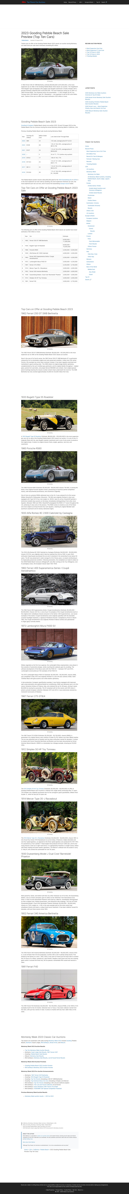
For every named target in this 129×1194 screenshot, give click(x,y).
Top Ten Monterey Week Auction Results (37, 1050)
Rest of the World (92, 267)
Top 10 (98, 2)
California (25, 1123)
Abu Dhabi (92, 272)
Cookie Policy (67, 1190)
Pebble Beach (25, 40)
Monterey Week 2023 (54, 1040)
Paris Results (93, 244)
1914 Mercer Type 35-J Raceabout (34, 838)
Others (89, 264)
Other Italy (91, 256)
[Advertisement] (64, 16)
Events (91, 228)
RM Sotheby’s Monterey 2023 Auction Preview (39, 1067)
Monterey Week (40, 1124)
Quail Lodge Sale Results (38, 1052)
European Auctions (92, 218)
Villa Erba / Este (92, 254)
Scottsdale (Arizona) (94, 205)
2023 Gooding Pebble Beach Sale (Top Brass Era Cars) (36, 1126)
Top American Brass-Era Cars (40, 1081)
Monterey (30, 1123)
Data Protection (50, 1190)
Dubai (91, 274)
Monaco (89, 259)
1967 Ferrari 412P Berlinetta (39, 1075)
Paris (89, 238)
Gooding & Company (27, 125)
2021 (23, 150)
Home (65, 2)
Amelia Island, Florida (94, 185)
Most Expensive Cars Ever (94, 48)
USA (80, 2)
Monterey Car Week (94, 174)
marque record (64, 183)
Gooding (68, 1040)
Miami (89, 198)
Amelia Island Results (95, 193)
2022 (23, 145)
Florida (89, 183)
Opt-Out (74, 1190)
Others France (92, 246)
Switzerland (90, 261)
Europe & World (89, 2)
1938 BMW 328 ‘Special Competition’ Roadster (48, 1088)
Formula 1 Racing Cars (93, 159)
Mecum (63, 1042)
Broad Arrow (53, 1042)
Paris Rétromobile (94, 241)
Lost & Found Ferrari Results (56, 1058)
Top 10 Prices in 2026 (93, 52)
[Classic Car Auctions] (33, 2)
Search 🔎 (104, 2)
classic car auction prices (43, 1135)
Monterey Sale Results (37, 1056)
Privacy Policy (59, 1190)
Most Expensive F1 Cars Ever (95, 50)
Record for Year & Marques (95, 156)
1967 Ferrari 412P (52, 1052)
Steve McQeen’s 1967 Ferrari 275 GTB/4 (46, 1086)
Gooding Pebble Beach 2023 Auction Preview (38, 1065)
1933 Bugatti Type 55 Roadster (31, 436)
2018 (23, 162)
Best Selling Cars (28, 1139)
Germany (89, 249)
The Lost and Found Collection (43, 1084)
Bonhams (29, 1042)
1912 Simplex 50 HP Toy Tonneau (34, 788)
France (89, 236)
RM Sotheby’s (45, 1042)
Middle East (91, 269)
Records (89, 161)
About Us (80, 1190)
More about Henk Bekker (29, 1142)
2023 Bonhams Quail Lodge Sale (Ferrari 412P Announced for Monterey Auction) (43, 1128)
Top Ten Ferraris (36, 1079)
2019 (23, 157)
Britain (88, 223)
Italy (88, 251)
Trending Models (92, 56)
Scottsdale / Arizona (93, 203)
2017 (23, 167)
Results (90, 208)
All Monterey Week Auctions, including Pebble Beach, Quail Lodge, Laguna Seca (99, 178)
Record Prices (72, 2)
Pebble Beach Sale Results (39, 1054)
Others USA (90, 210)
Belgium (89, 221)
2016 (23, 172)
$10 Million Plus (91, 154)
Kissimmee (91, 195)
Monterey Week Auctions (40, 1123)
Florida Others (92, 200)
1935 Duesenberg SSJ (65, 179)
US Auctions (90, 169)
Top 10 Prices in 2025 (93, 54)
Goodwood (91, 226)
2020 (23, 154)
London (90, 233)
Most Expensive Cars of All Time (96, 151)
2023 (23, 141)
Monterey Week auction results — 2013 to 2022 (39, 1096)
